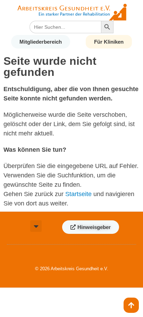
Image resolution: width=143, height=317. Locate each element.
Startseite (78, 194)
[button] (36, 226)
